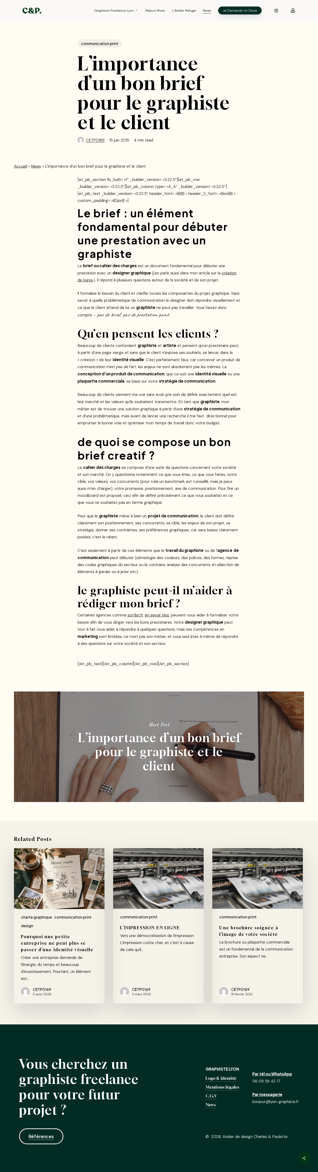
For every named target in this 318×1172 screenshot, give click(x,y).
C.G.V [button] (211, 1095)
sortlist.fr (135, 615)
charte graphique (36, 917)
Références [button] (41, 1136)
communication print (99, 43)
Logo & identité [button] (221, 1078)
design (27, 925)
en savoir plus (157, 615)
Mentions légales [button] (222, 1087)
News (36, 166)
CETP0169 (95, 140)
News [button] (211, 1104)
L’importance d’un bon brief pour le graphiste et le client (159, 746)
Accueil (20, 166)
